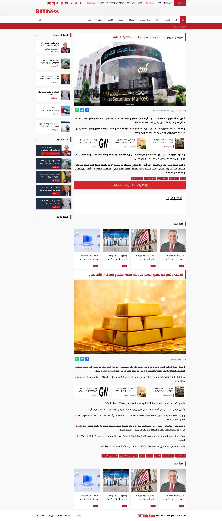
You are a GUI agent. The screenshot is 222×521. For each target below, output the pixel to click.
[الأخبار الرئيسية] (36, 35)
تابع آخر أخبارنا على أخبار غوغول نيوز (127, 185)
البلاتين (101, 436)
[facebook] (87, 110)
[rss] (57, 3)
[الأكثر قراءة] (36, 217)
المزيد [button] (99, 20)
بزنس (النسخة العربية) (177, 110)
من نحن (51, 515)
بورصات (131, 20)
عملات (120, 20)
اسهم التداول (162, 178)
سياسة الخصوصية (64, 515)
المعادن (172, 436)
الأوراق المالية (150, 178)
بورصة (175, 26)
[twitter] (82, 110)
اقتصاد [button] (167, 20)
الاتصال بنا (40, 515)
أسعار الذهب (181, 455)
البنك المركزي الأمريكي (110, 455)
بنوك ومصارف (145, 20)
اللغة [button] (90, 20)
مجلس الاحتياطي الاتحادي (128, 455)
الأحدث (110, 20)
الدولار (147, 416)
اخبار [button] (157, 20)
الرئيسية (183, 26)
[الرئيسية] (176, 20)
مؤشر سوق (173, 178)
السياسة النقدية (107, 371)
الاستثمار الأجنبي (137, 178)
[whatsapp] (77, 110)
